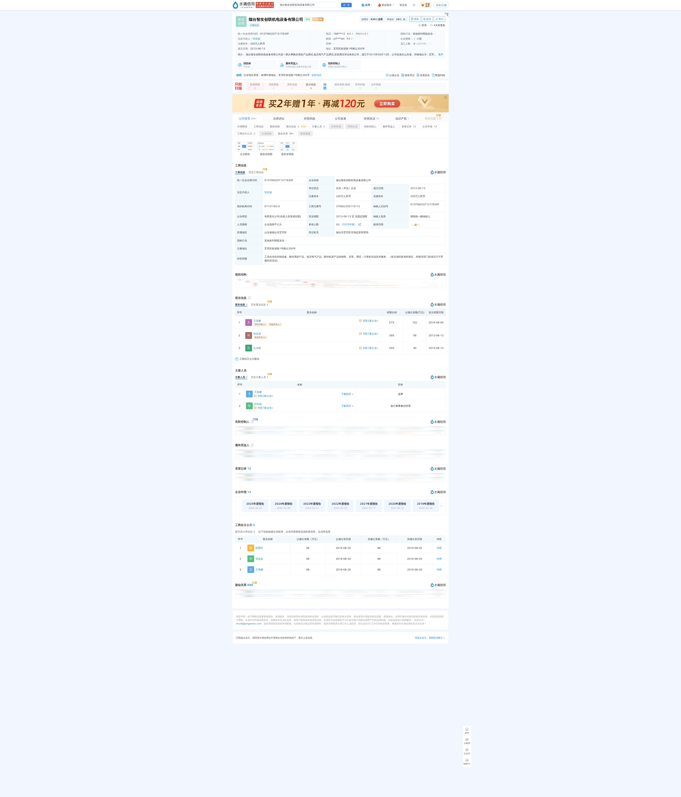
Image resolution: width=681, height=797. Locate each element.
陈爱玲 (259, 547)
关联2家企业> (370, 320)
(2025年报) (348, 224)
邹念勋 (256, 38)
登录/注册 (441, 5)
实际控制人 (370, 126)
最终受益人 (389, 126)
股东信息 (295, 126)
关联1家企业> (370, 333)
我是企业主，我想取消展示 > (430, 637)
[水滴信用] (243, 5)
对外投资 (336, 126)
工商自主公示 (246, 133)
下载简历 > (347, 393)
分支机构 (267, 133)
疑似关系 (286, 133)
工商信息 (259, 126)
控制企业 (353, 126)
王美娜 (257, 320)
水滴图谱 (242, 126)
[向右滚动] (441, 506)
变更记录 (409, 126)
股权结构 (275, 126)
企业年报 (429, 126)
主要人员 (318, 126)
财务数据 (305, 133)
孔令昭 (257, 347)
